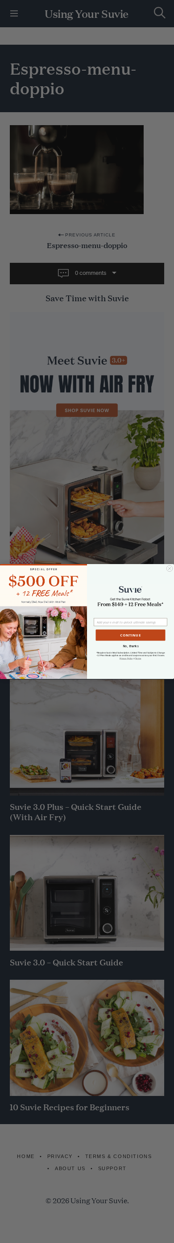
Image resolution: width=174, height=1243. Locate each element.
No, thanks (131, 646)
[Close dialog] (169, 568)
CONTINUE (130, 635)
